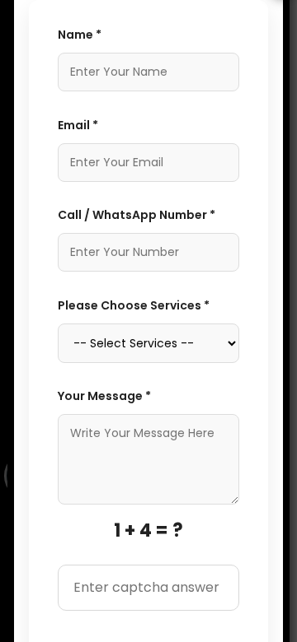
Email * (78, 125)
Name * (79, 34)
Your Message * (104, 396)
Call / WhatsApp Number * (136, 215)
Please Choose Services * (134, 305)
